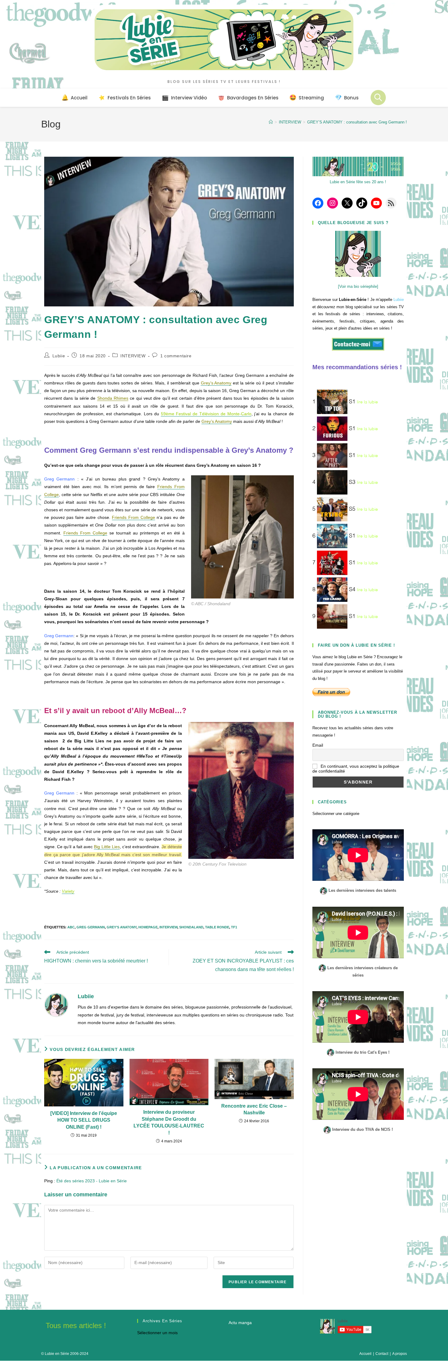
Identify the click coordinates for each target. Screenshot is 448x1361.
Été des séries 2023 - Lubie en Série (91, 1180)
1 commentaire (176, 355)
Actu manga (240, 1322)
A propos (399, 1354)
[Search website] (378, 97)
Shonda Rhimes (112, 398)
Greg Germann (90, 927)
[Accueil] (271, 122)
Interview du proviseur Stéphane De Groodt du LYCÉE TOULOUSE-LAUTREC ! (168, 1122)
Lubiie (58, 355)
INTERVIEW (132, 355)
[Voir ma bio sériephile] (358, 286)
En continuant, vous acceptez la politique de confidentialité (355, 768)
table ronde (217, 927)
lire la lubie (367, 402)
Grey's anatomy (122, 927)
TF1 (234, 927)
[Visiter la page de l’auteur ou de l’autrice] (56, 1004)
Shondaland (191, 927)
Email (317, 745)
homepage (148, 927)
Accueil (365, 1354)
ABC (71, 927)
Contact (381, 1354)
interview (168, 927)
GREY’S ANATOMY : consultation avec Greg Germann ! (357, 122)
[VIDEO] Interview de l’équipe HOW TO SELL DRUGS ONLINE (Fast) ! (83, 1120)
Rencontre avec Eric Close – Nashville (254, 1109)
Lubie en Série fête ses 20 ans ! (358, 182)
